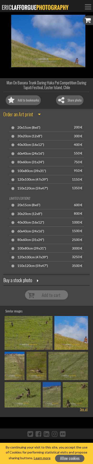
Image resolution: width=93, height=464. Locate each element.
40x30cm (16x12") (30, 145)
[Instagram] (54, 434)
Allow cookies (70, 458)
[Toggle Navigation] (88, 7)
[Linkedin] (46, 434)
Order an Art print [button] (18, 114)
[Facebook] (38, 434)
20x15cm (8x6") (28, 127)
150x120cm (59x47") (32, 188)
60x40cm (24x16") (30, 153)
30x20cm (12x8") (29, 136)
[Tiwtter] (30, 434)
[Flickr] (63, 434)
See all (84, 409)
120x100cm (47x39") (32, 179)
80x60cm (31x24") (30, 162)
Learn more (42, 458)
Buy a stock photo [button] (17, 280)
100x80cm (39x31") (31, 171)
